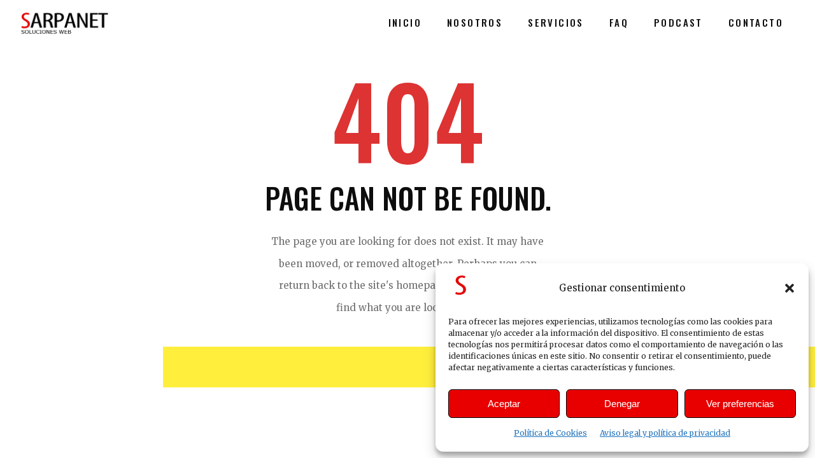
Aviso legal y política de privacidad (665, 433)
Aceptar (504, 403)
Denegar (622, 403)
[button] (789, 288)
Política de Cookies (550, 433)
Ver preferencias (740, 403)
